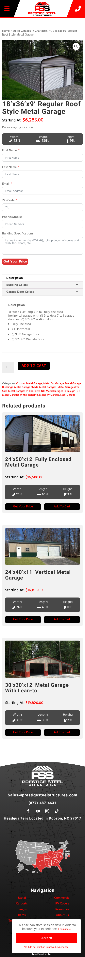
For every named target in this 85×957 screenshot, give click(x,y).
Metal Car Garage (53, 383)
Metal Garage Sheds (26, 387)
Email (5, 184)
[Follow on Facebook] (28, 811)
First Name (9, 150)
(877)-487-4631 (42, 803)
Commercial (62, 898)
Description (14, 278)
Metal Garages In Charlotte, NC (32, 31)
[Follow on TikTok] (57, 811)
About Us (62, 915)
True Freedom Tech (42, 954)
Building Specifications (17, 234)
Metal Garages (47, 387)
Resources (62, 909)
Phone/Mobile (12, 217)
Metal (22, 898)
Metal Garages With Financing (20, 395)
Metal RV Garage (49, 395)
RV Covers (62, 903)
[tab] (42, 278)
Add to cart (34, 366)
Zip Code (8, 200)
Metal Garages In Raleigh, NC (63, 391)
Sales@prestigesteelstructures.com (42, 795)
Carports (22, 903)
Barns (22, 915)
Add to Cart (62, 506)
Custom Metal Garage (29, 383)
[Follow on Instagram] (47, 811)
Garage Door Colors (20, 292)
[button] (76, 46)
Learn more (64, 929)
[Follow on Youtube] (38, 811)
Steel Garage (67, 395)
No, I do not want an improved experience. (46, 947)
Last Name (9, 167)
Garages (21, 909)
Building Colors (17, 285)
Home (6, 31)
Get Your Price (15, 261)
